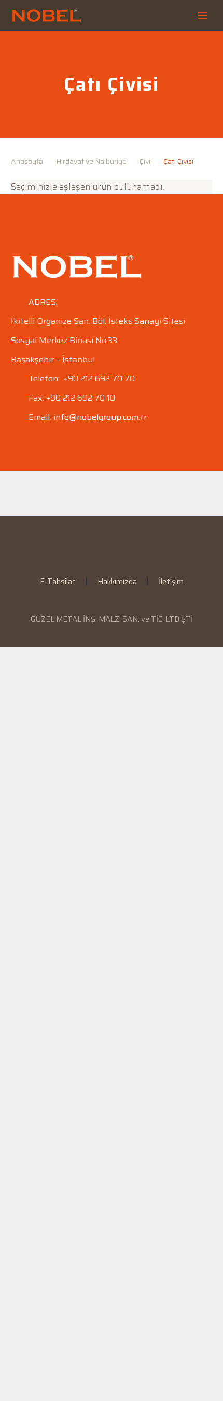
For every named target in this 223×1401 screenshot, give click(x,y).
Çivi (145, 161)
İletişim (171, 582)
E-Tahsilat (58, 582)
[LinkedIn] (105, 544)
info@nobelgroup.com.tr (100, 417)
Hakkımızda (117, 582)
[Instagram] (118, 544)
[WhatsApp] (132, 544)
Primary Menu (202, 15)
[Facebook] (91, 544)
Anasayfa (27, 161)
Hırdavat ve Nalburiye (91, 161)
